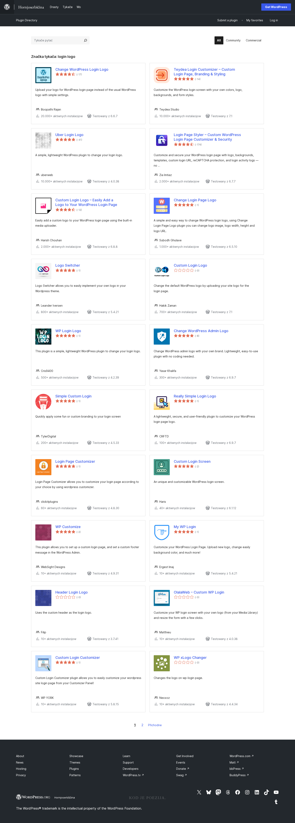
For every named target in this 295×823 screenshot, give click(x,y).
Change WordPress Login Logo (81, 69)
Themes (74, 762)
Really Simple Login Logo (195, 396)
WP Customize (68, 527)
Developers (130, 768)
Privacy (21, 775)
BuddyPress (239, 775)
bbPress (237, 768)
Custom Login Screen (192, 461)
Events (180, 762)
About (20, 756)
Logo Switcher (67, 265)
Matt (234, 762)
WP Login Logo (68, 331)
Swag (181, 775)
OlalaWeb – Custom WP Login (199, 592)
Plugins (74, 768)
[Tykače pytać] (85, 40)
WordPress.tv (133, 775)
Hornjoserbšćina (64, 797)
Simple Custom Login (73, 396)
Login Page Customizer (75, 461)
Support (128, 762)
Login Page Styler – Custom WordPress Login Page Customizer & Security (207, 137)
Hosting (21, 768)
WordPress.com (242, 756)
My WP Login (185, 527)
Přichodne (155, 725)
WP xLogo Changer (190, 657)
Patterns (75, 775)
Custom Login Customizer (77, 657)
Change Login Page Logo (195, 200)
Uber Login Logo (69, 135)
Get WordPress (276, 7)
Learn (126, 756)
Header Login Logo (71, 592)
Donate (182, 768)
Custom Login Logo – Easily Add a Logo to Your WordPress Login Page (86, 202)
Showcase (76, 756)
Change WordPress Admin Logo (201, 331)
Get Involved (184, 756)
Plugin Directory (26, 20)
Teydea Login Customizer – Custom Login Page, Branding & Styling (204, 71)
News (19, 762)
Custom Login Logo (190, 265)
